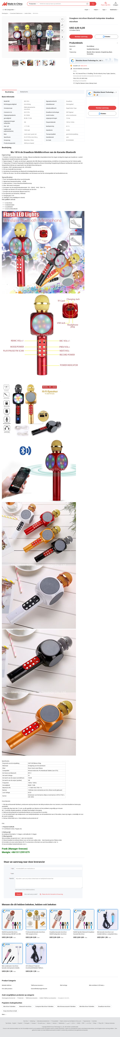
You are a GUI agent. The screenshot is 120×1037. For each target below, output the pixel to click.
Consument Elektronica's (16, 13)
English (14, 1023)
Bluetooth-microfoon (25, 1006)
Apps (103, 9)
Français (33, 1023)
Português (26, 1023)
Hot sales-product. (7, 988)
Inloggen (115, 5)
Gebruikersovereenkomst (43, 1021)
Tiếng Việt (101, 1023)
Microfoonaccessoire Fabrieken (66, 1006)
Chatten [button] (107, 36)
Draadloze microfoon (104, 1006)
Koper (86, 9)
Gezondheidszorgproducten (39, 988)
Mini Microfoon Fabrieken (87, 1006)
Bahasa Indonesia (110, 1023)
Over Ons (25, 1021)
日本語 (78, 1023)
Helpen (96, 9)
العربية (68, 1023)
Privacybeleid (54, 1021)
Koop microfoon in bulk (10, 1011)
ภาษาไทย (88, 1023)
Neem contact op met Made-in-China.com (70, 1021)
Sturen (18, 894)
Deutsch (55, 1023)
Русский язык (41, 1023)
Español (20, 1023)
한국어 (73, 1023)
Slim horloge (63, 985)
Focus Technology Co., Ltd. (57, 1026)
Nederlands (61, 1023)
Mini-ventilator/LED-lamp (96, 985)
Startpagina (5, 13)
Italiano (49, 1023)
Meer (3, 1014)
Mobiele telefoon (6, 985)
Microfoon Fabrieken (9, 1006)
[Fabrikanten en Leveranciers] (12, 4)
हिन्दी (83, 1023)
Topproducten (86, 1021)
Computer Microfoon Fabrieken (44, 1006)
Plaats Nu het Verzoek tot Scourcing (51, 894)
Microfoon (35, 13)
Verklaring (32, 1021)
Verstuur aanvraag (81, 36)
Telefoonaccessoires (37, 985)
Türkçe (94, 1023)
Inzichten (94, 1021)
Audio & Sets (28, 13)
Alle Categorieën (9, 9)
